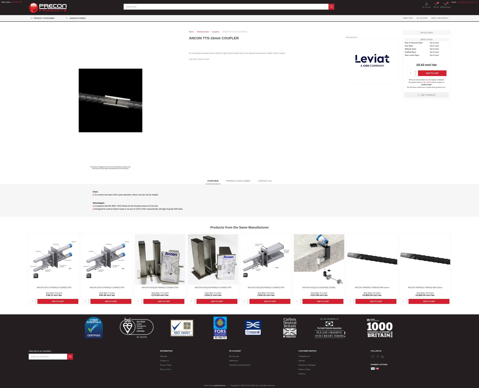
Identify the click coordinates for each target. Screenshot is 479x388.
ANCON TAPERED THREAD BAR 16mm (372, 287)
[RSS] (387, 356)
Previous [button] (27, 269)
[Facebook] (378, 357)
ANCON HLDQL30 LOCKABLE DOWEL (319, 287)
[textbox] (226, 7)
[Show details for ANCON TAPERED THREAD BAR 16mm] (372, 259)
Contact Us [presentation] (265, 181)
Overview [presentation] (213, 181)
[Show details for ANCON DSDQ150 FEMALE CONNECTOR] (266, 259)
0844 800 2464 (16, 2)
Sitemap (163, 356)
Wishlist (302, 361)
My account (426, 7)
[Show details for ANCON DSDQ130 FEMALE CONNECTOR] (213, 259)
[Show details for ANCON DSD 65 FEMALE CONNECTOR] (107, 259)
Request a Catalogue (307, 365)
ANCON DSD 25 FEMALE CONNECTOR (54, 287)
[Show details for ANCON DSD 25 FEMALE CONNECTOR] (54, 259)
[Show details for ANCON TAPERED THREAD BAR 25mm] (425, 259)
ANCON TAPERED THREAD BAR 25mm (425, 287)
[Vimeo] (383, 357)
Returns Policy (304, 369)
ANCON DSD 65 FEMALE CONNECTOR (107, 287)
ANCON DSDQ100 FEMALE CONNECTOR (160, 287)
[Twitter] (373, 357)
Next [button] (450, 269)
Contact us (164, 361)
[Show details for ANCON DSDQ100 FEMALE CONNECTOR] (160, 259)
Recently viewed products (239, 365)
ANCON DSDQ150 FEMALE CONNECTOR (266, 287)
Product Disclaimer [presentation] (238, 181)
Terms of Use (165, 369)
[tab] (213, 181)
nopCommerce (220, 385)
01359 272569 (426, 85)
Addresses (233, 361)
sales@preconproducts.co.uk (467, 2)
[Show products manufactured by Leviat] (372, 82)
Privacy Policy (166, 365)
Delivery (302, 374)
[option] (53, 269)
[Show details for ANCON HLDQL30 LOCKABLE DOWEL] (319, 259)
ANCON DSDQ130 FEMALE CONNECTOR (213, 287)
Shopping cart (304, 356)
